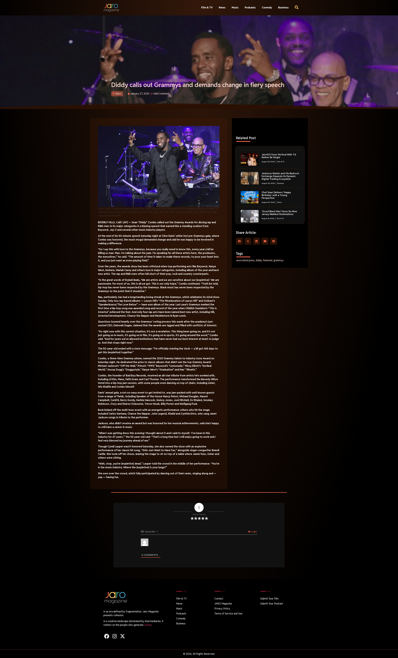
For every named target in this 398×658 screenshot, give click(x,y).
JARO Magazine (223, 603)
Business (283, 7)
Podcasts (250, 7)
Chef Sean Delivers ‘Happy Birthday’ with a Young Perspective (276, 195)
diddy (259, 260)
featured (267, 260)
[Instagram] (114, 636)
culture (148, 625)
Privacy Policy (222, 608)
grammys (278, 260)
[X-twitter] (122, 636)
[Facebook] (107, 636)
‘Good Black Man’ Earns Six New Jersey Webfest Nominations (279, 213)
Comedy (267, 7)
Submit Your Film (269, 598)
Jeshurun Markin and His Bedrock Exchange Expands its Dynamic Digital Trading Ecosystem (280, 176)
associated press (245, 260)
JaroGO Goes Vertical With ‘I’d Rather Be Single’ (279, 156)
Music (235, 7)
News (222, 7)
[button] (239, 241)
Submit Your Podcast (271, 603)
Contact (218, 598)
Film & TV (207, 7)
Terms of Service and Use (228, 613)
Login (254, 531)
